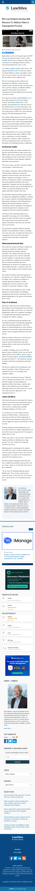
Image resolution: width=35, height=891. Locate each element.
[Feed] (24, 858)
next (32, 529)
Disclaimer (17, 849)
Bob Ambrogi (7, 50)
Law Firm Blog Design (17, 889)
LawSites (22, 717)
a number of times (15, 68)
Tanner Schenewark (16, 102)
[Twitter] (10, 741)
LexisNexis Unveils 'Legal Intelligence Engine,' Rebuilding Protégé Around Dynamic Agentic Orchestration (17, 827)
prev (30, 529)
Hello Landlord (25, 87)
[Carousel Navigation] (17, 529)
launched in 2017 (12, 71)
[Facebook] (6, 741)
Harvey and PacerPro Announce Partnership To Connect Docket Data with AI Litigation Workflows (17, 811)
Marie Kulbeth (22, 98)
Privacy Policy (17, 852)
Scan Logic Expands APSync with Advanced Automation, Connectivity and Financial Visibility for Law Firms (16, 556)
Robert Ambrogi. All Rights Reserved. (22, 881)
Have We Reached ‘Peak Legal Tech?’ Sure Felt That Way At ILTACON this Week (17, 796)
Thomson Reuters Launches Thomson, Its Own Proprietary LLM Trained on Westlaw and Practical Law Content (17, 819)
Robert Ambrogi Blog (17, 8)
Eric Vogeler (17, 354)
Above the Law (15, 719)
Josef (26, 419)
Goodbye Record (7, 60)
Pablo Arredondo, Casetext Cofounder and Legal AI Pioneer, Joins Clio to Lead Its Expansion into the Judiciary (16, 803)
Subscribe (17, 762)
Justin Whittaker (26, 357)
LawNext (18, 721)
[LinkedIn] (15, 741)
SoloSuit (14, 83)
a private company (11, 87)
